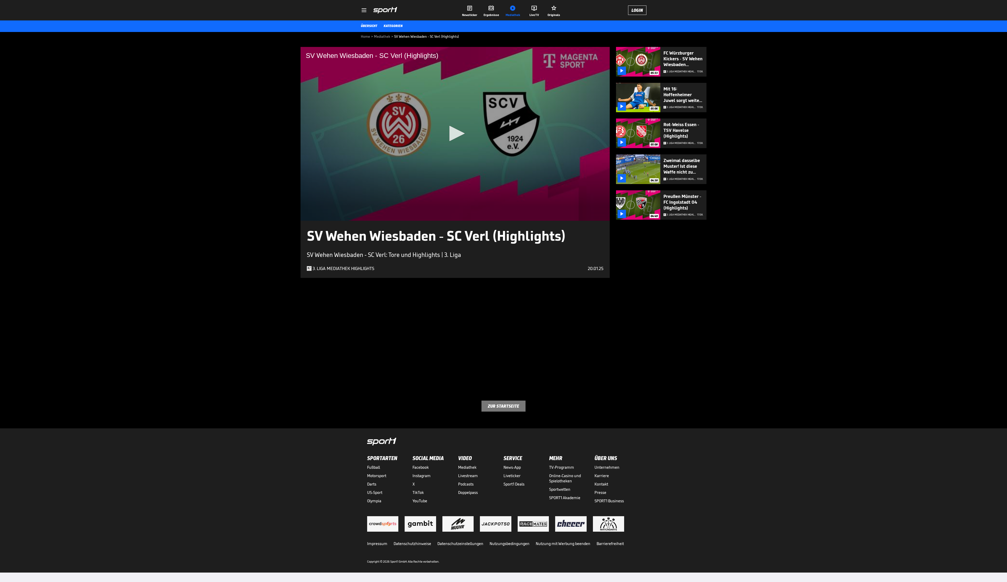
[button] (455, 133)
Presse (600, 492)
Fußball (373, 467)
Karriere (601, 475)
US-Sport (374, 492)
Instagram (422, 475)
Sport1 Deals (514, 484)
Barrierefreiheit (610, 543)
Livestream (468, 475)
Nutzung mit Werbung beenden (563, 543)
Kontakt (601, 484)
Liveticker (512, 475)
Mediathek (467, 467)
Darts (371, 484)
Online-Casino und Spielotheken (565, 478)
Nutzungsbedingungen (509, 543)
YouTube (420, 500)
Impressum (377, 543)
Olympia (374, 500)
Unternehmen (606, 467)
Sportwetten (559, 489)
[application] (455, 134)
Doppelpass (468, 492)
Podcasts (466, 484)
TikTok (418, 492)
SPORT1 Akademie (564, 497)
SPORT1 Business (609, 500)
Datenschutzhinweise (412, 543)
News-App (512, 467)
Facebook (421, 467)
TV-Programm (561, 467)
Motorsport (376, 475)
